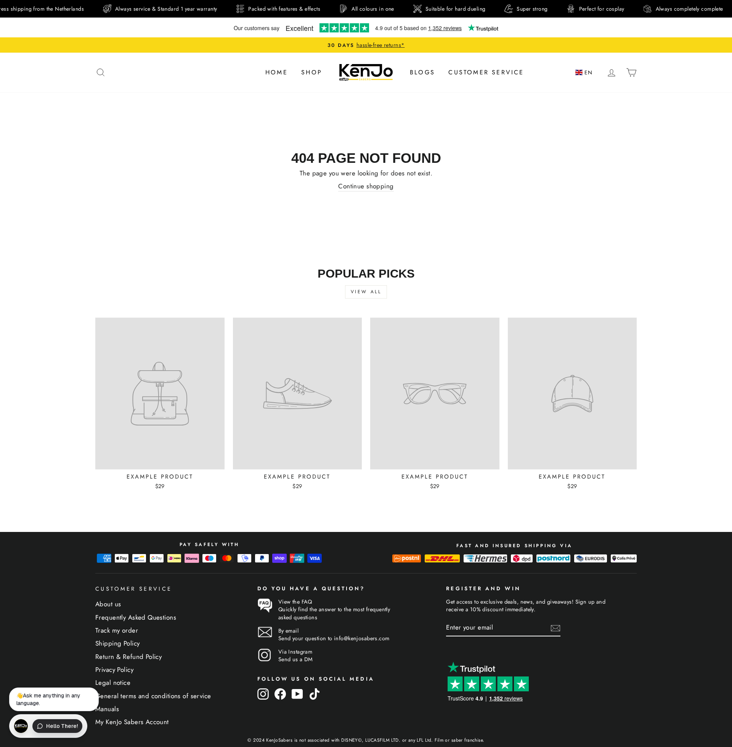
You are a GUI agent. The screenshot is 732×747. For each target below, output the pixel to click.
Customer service (486, 72)
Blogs (422, 72)
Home (276, 72)
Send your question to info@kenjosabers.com (334, 638)
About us (108, 604)
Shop (311, 72)
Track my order (116, 630)
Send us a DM (295, 659)
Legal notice (112, 682)
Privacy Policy (114, 669)
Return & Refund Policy (128, 656)
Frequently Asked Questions (135, 617)
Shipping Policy (117, 643)
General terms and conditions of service (153, 695)
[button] (585, 72)
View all (366, 291)
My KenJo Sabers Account (132, 721)
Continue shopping (365, 186)
